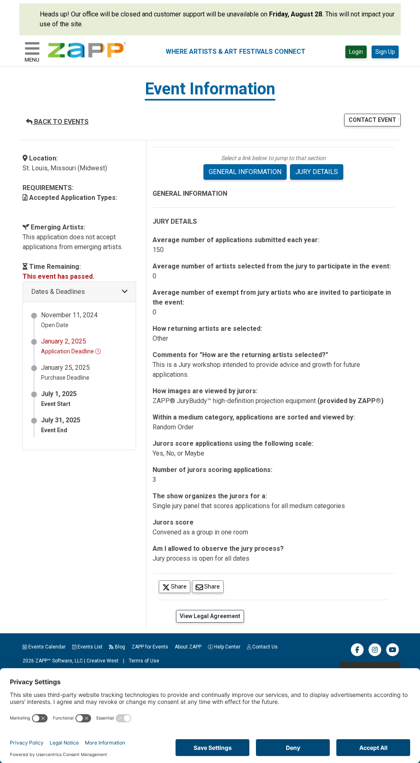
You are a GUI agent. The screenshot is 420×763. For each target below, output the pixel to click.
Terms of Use (144, 661)
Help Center (226, 647)
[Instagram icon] (375, 655)
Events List (89, 647)
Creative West (103, 661)
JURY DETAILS (316, 172)
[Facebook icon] (357, 655)
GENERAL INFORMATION (245, 172)
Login (356, 51)
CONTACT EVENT (372, 120)
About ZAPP (188, 647)
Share (180, 586)
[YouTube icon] (392, 655)
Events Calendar (46, 647)
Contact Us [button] (264, 647)
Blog (119, 647)
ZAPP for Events (150, 647)
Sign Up (385, 51)
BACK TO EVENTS (60, 122)
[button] (79, 292)
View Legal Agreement (210, 616)
